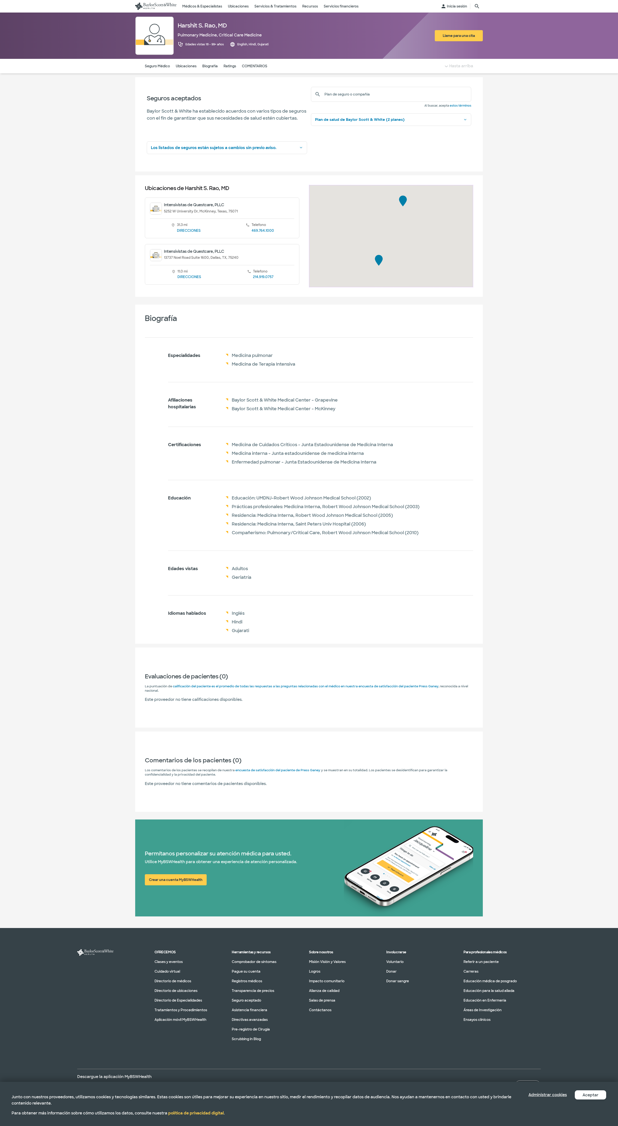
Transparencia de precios (253, 991)
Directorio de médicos (172, 981)
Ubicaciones (186, 66)
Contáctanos (320, 1010)
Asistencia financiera (249, 1010)
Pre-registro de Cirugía (251, 1029)
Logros (314, 971)
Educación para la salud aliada (489, 991)
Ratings (230, 66)
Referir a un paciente (481, 962)
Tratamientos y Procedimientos (180, 1010)
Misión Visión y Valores (327, 962)
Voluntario (395, 962)
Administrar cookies (547, 1094)
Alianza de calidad (324, 991)
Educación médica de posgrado (490, 981)
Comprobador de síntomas (254, 962)
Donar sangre (397, 981)
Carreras (471, 971)
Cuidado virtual (167, 971)
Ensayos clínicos (477, 1019)
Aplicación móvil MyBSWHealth (180, 1019)
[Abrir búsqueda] (477, 6)
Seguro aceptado (246, 1000)
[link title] (155, 6)
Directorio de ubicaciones (175, 991)
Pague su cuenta (246, 971)
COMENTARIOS (254, 66)
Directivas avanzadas (250, 1019)
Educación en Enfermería (485, 1000)
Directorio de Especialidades (178, 1000)
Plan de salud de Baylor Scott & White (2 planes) (360, 119)
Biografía (210, 66)
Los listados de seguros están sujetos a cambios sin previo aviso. (213, 147)
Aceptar (590, 1095)
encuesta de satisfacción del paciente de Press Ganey (277, 770)
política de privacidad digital (196, 1113)
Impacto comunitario (326, 981)
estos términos (460, 106)
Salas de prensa (322, 1000)
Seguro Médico (157, 66)
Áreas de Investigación (483, 1010)
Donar (391, 971)
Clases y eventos (168, 962)
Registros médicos (247, 981)
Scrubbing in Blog (246, 1039)
